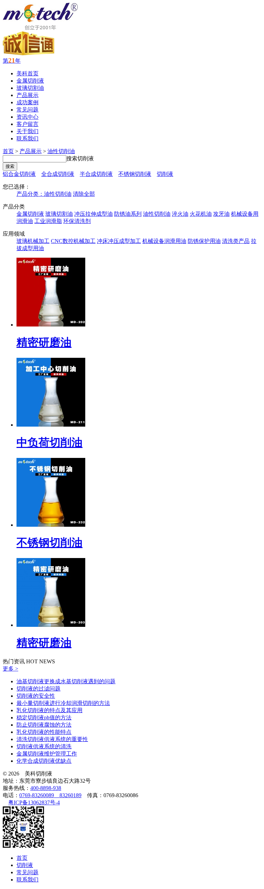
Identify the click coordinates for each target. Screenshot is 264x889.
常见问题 (27, 110)
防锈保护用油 (204, 241)
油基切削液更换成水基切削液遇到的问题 (66, 681)
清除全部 (84, 194)
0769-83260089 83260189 (50, 795)
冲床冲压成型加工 (119, 241)
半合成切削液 (96, 174)
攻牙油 (221, 214)
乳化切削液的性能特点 (44, 732)
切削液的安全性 (35, 696)
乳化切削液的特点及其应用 (49, 710)
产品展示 (27, 95)
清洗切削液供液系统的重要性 (52, 739)
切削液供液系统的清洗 (44, 746)
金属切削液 (30, 81)
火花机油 (201, 214)
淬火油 (180, 214)
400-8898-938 (45, 788)
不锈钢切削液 (134, 174)
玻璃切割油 (30, 88)
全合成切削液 (57, 174)
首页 (8, 151)
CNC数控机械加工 (73, 241)
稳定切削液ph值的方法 (44, 717)
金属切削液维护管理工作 (46, 754)
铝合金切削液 (19, 174)
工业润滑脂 (48, 221)
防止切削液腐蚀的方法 (44, 725)
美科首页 (27, 73)
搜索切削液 (80, 158)
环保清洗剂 (77, 221)
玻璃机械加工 (33, 241)
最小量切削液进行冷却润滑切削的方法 (63, 703)
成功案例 (27, 102)
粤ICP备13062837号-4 (34, 802)
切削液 (165, 174)
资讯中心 (27, 117)
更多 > (10, 669)
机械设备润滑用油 (164, 241)
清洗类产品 (236, 241)
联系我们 (27, 138)
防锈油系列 (128, 214)
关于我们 (27, 131)
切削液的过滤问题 (38, 689)
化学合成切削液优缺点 (44, 761)
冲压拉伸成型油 (93, 214)
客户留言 (27, 124)
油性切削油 (61, 151)
